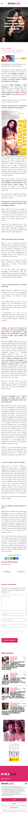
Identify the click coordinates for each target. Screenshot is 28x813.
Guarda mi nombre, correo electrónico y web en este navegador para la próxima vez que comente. (13, 633)
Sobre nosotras (5, 778)
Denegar (14, 803)
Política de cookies (6, 811)
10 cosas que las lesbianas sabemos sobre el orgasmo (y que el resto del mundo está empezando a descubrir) (13, 665)
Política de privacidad (15, 811)
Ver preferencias (14, 807)
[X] (14, 558)
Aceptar (14, 799)
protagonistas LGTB (7, 330)
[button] (26, 783)
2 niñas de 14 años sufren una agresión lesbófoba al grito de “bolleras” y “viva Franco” (14, 681)
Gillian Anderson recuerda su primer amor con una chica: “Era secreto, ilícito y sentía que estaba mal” (13, 695)
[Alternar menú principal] (2, 3)
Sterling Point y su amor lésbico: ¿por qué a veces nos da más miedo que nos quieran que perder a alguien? (13, 710)
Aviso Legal (23, 811)
